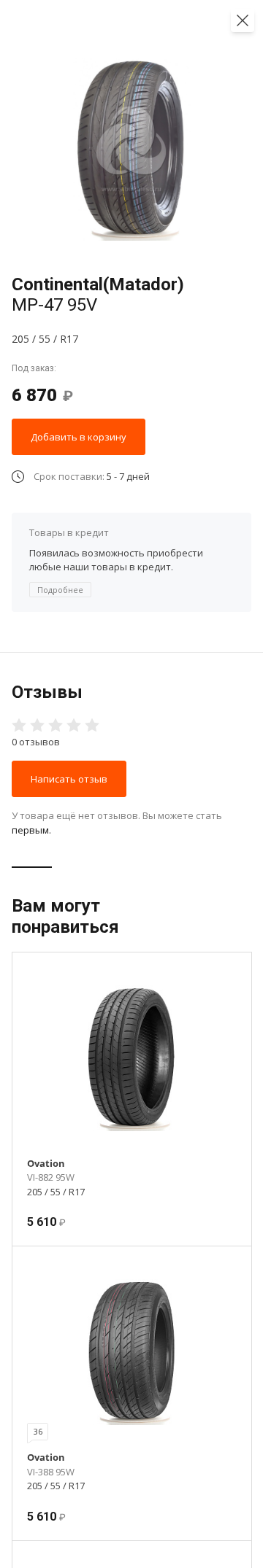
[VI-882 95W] (132, 1058)
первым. (31, 830)
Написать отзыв (69, 778)
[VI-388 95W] (132, 1352)
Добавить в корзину (78, 436)
